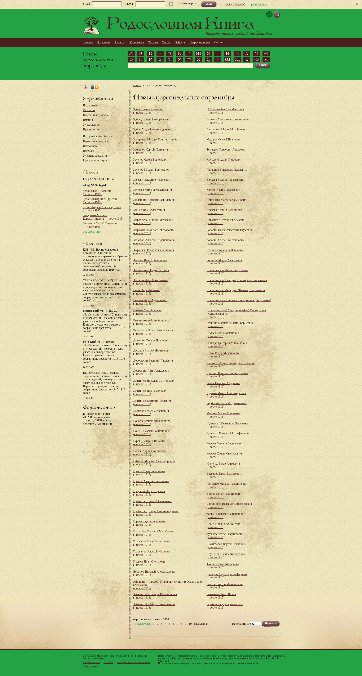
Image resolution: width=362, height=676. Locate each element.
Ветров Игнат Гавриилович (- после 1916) (224, 495)
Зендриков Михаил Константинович (103, 217)
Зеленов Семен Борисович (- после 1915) (150, 161)
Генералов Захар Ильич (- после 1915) (221, 596)
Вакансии (108, 662)
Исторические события (97, 136)
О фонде (180, 42)
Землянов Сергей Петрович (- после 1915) (150, 151)
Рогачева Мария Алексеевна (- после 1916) (224, 262)
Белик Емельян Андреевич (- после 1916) (223, 385)
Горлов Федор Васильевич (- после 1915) (149, 523)
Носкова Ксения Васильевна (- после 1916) (224, 211)
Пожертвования (91, 666)
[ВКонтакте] (92, 87)
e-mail (86, 3)
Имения (88, 119)
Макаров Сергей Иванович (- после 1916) (223, 141)
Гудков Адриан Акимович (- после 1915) (149, 452)
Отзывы (153, 42)
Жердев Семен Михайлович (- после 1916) (224, 455)
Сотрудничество (200, 42)
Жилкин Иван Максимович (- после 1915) (150, 282)
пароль (129, 3)
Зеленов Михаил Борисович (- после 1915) (151, 171)
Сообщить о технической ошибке (133, 662)
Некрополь (90, 146)
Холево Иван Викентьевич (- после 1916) (223, 191)
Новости (119, 42)
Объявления (136, 42)
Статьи (166, 42)
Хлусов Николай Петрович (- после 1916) (223, 161)
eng (277, 14)
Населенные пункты (95, 115)
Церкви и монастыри (96, 141)
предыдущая (142, 623)
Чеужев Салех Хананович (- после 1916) (223, 334)
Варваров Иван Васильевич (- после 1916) (224, 475)
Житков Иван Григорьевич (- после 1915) (150, 262)
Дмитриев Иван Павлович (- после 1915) (150, 392)
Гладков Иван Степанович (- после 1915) (149, 563)
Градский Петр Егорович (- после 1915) (149, 493)
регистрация (259, 4)
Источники (90, 105)
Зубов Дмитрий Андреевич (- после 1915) (150, 121)
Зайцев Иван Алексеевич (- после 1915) (149, 211)
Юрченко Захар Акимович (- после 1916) (223, 465)
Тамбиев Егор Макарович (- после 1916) (223, 566)
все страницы (91, 231)
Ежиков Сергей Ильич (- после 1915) (147, 312)
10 (190, 623)
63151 (98, 420)
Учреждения (91, 124)
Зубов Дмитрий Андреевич (100, 200)
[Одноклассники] (97, 87)
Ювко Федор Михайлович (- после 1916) (223, 355)
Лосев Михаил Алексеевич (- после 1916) (223, 525)
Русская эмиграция (95, 160)
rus (269, 14)
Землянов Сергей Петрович (100, 225)
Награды (88, 150)
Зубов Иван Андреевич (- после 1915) (148, 111)
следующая (201, 623)
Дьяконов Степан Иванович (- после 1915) (150, 342)
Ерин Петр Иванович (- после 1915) (146, 292)
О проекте (103, 42)
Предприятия (91, 129)
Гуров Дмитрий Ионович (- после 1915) (149, 442)
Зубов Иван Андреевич (97, 192)
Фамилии (89, 110)
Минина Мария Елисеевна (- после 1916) (223, 415)
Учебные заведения (95, 155)
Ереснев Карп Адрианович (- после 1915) (150, 302)
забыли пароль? (235, 4)
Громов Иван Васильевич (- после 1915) (149, 473)
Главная (88, 42)
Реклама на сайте (91, 662)
